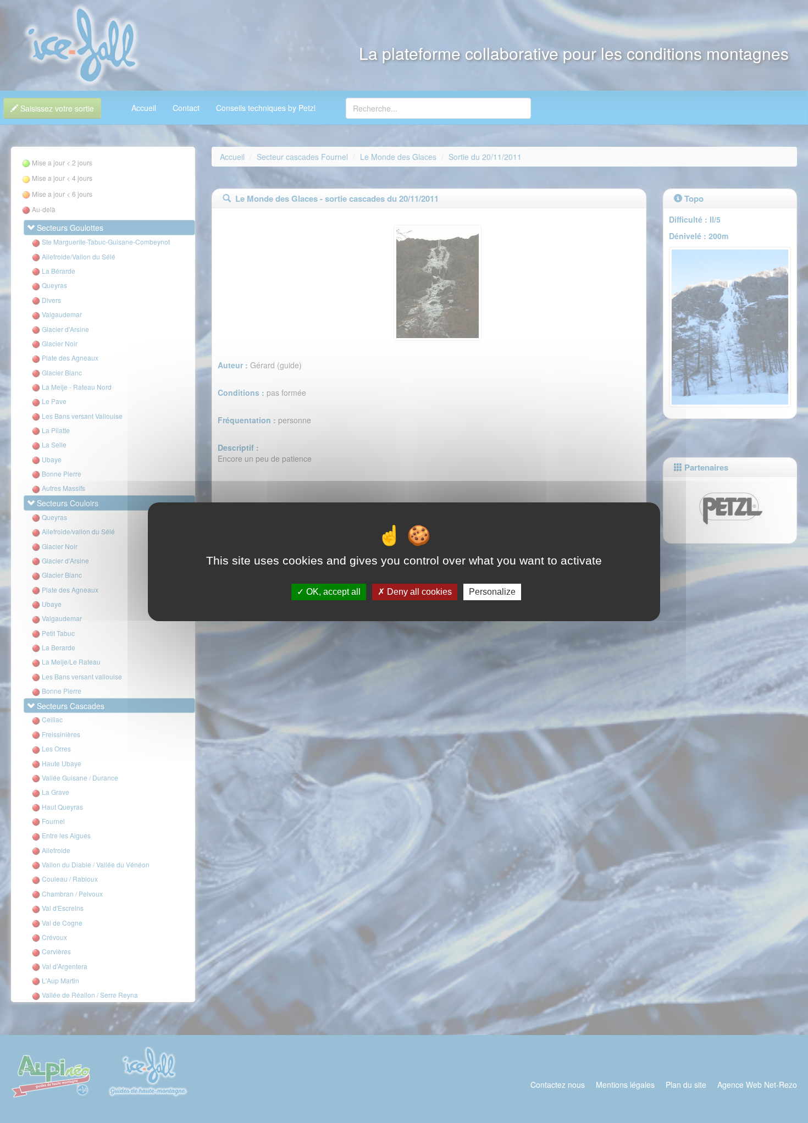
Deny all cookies (418, 591)
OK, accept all (332, 591)
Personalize (492, 591)
